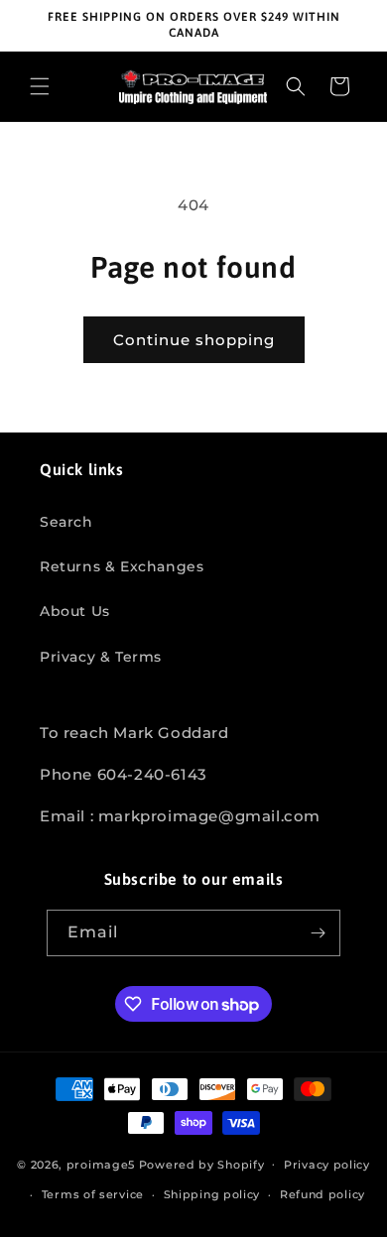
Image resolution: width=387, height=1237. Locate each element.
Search (66, 522)
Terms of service (93, 1194)
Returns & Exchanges (121, 566)
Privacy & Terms (101, 657)
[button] (40, 86)
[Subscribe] (317, 933)
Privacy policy (327, 1165)
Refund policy (322, 1194)
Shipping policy (212, 1194)
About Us (75, 611)
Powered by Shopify (202, 1164)
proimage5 (100, 1164)
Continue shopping (194, 339)
